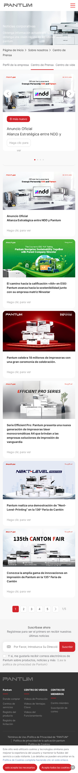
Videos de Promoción (36, 698)
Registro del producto (9, 713)
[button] (34, 159)
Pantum (7, 689)
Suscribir (67, 646)
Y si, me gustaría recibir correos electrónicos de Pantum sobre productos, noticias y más (36, 660)
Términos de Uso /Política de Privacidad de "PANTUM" (38, 736)
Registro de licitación (9, 722)
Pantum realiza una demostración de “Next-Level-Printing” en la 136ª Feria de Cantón (36, 507)
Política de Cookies (39, 744)
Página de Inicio (13, 50)
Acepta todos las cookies (56, 767)
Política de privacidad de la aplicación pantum (39, 740)
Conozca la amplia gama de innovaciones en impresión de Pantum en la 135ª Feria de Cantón (37, 577)
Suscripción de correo (59, 709)
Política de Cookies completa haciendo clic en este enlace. (36, 759)
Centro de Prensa (42, 64)
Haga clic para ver (18, 144)
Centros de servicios (9, 705)
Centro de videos (67, 64)
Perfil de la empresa (16, 64)
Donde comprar (11, 698)
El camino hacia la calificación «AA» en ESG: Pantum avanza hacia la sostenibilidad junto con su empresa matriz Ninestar (37, 288)
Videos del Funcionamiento (33, 713)
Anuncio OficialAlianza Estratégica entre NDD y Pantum (34, 132)
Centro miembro (60, 703)
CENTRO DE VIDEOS (35, 689)
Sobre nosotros (38, 50)
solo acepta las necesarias (20, 767)
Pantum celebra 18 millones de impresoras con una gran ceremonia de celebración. (39, 359)
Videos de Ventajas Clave (34, 705)
